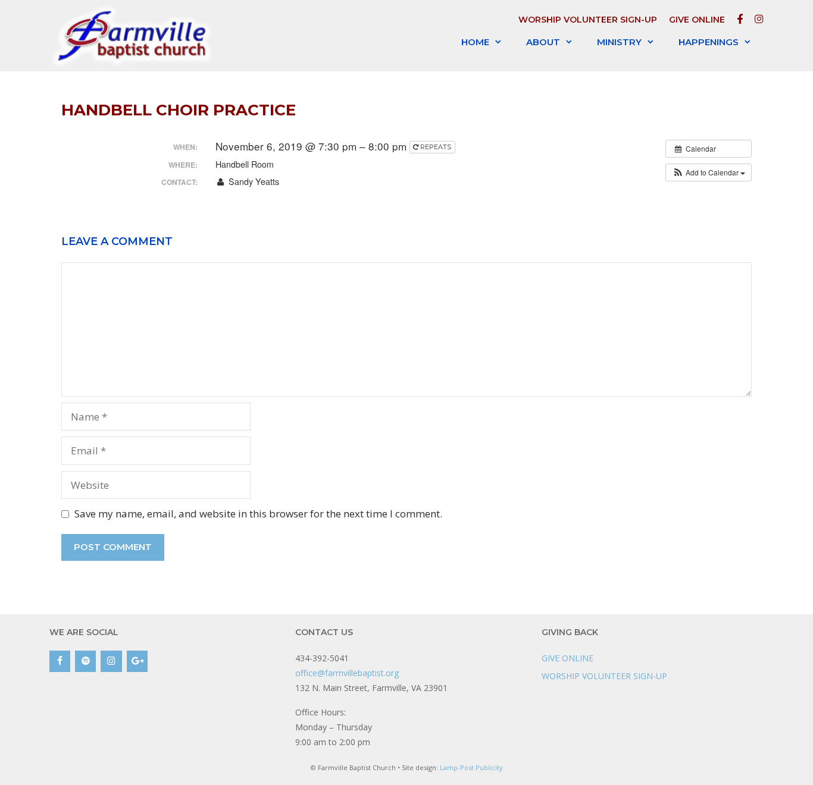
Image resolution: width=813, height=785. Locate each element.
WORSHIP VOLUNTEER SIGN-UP (587, 19)
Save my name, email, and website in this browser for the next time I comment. (258, 513)
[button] (708, 172)
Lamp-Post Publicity (471, 767)
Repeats (435, 147)
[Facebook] (59, 661)
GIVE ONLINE (697, 19)
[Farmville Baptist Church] (134, 35)
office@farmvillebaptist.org (347, 673)
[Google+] (137, 661)
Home (475, 42)
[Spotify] (85, 661)
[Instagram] (111, 661)
